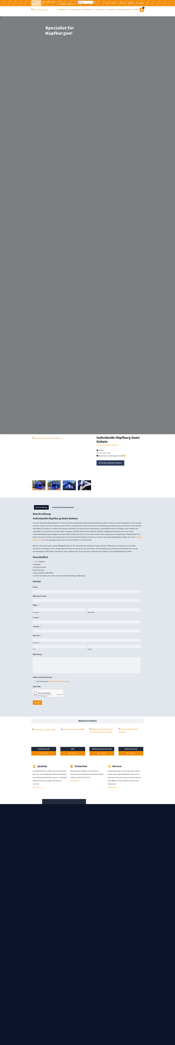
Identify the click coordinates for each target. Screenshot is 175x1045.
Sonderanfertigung (123, 9)
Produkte (99, 445)
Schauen (45, 753)
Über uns (114, 3)
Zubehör (136, 9)
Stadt (90, 649)
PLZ (34, 649)
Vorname (36, 612)
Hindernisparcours (76, 9)
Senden (37, 703)
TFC (34, 562)
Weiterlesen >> (38, 787)
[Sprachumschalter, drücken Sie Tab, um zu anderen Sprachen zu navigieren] (36, 3)
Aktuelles (131, 3)
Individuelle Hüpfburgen (111, 445)
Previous (30, 485)
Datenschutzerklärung (58, 681)
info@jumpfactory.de (67, 4)
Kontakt (139, 3)
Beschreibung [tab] (41, 507)
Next (93, 485)
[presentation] (48, 693)
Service (122, 3)
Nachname (91, 612)
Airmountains (111, 9)
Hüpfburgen (62, 9)
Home (106, 3)
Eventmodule (99, 9)
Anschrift (36, 642)
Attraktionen (87, 9)
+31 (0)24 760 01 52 (49, 3)
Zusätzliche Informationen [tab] (63, 507)
